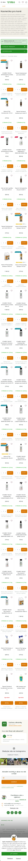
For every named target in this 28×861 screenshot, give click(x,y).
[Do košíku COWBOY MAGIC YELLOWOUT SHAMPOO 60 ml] (24, 588)
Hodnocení (25, 833)
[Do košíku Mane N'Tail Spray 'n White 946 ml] (10, 664)
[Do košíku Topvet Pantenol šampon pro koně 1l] (24, 128)
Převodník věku (21, 831)
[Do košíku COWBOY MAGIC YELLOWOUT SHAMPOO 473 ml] (24, 473)
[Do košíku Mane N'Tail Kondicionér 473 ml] (10, 128)
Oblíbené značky (10, 829)
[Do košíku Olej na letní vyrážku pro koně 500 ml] (10, 204)
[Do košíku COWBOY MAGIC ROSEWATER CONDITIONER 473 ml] (10, 511)
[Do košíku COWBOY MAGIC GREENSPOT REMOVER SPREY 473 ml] (10, 549)
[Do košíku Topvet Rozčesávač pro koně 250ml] (24, 89)
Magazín (11, 835)
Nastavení (18, 858)
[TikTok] (19, 812)
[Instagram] (12, 812)
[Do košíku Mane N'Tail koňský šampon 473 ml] (24, 281)
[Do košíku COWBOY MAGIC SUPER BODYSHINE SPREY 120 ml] (24, 549)
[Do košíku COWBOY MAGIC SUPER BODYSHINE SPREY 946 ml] (24, 511)
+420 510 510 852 (9, 805)
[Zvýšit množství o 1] (5, 89)
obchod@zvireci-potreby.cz (12, 803)
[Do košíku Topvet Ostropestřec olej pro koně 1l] (24, 204)
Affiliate (17, 835)
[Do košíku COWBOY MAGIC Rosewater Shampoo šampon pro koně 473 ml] (10, 396)
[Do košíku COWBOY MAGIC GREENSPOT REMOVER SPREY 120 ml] (10, 434)
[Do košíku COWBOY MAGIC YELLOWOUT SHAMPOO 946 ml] (10, 626)
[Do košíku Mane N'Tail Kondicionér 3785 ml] (24, 626)
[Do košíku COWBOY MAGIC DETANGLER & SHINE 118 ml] (10, 89)
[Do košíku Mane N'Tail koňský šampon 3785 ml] (10, 281)
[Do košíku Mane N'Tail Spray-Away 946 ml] (24, 664)
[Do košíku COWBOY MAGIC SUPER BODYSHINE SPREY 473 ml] (10, 588)
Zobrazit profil (13, 755)
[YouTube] (15, 812)
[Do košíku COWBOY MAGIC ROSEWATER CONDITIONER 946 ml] (24, 434)
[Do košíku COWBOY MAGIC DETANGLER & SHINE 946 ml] (10, 319)
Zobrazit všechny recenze (15, 725)
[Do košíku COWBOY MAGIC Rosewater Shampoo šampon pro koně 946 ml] (10, 358)
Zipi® (3, 829)
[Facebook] (8, 812)
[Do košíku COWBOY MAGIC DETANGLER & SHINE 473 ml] (24, 319)
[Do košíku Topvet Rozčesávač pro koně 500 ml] (10, 243)
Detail (7, 703)
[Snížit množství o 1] (2, 89)
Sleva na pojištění (16, 833)
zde (14, 850)
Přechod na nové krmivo (9, 831)
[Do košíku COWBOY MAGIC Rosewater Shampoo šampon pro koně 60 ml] (24, 396)
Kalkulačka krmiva (21, 829)
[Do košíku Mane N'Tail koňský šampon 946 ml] (24, 243)
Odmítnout (10, 858)
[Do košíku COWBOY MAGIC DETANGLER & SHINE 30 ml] (10, 166)
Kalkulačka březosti (5, 833)
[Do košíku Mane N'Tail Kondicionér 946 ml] (10, 473)
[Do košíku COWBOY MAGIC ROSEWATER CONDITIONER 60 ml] (24, 358)
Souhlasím (15, 853)
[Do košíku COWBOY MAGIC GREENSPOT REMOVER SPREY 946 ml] (24, 166)
